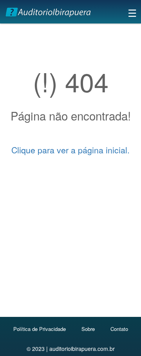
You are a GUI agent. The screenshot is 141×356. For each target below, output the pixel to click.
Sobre (88, 329)
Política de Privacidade (39, 329)
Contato (119, 329)
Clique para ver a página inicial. (70, 150)
